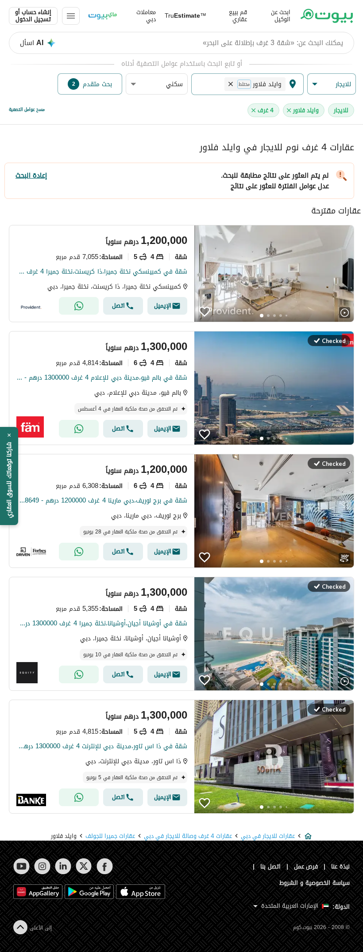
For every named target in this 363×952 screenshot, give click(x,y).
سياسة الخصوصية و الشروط (314, 883)
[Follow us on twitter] (84, 866)
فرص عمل (306, 866)
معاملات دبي (146, 16)
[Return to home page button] (326, 16)
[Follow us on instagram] (42, 866)
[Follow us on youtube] (21, 866)
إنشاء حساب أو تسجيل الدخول (33, 16)
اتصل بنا (270, 866)
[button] (331, 84)
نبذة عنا (340, 866)
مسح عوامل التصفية (27, 109)
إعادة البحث (31, 175)
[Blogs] (102, 16)
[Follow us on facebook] (105, 866)
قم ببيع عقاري (238, 16)
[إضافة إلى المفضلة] (204, 311)
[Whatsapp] (79, 306)
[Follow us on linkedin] (63, 866)
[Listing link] (181, 273)
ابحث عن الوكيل (280, 16)
